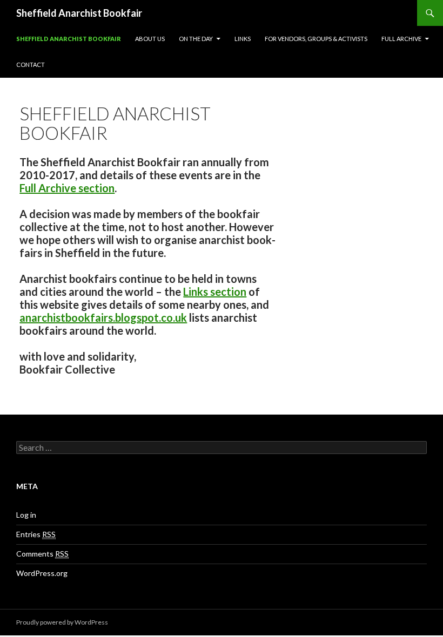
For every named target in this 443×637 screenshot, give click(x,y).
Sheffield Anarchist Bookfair (79, 13)
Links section (214, 291)
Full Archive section (67, 187)
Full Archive (401, 38)
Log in (26, 514)
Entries (36, 534)
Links (242, 38)
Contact (30, 64)
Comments (42, 553)
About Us (150, 38)
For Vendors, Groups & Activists (316, 38)
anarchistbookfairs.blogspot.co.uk (103, 317)
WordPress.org (42, 573)
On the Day (196, 38)
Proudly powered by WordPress (62, 622)
